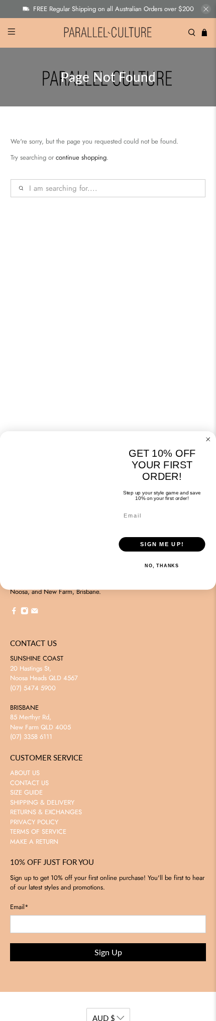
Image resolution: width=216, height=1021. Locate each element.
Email (19, 907)
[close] (206, 9)
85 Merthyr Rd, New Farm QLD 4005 (40, 722)
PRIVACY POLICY (34, 822)
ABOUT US (25, 773)
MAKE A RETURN (34, 841)
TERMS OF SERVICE (38, 831)
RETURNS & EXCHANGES (46, 812)
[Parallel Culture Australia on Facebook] (14, 612)
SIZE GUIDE (26, 792)
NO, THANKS (162, 566)
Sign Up (108, 952)
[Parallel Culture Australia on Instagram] (25, 612)
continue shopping (81, 157)
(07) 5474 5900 (33, 688)
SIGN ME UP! (162, 544)
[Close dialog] (208, 439)
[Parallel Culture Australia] (108, 33)
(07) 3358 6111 (31, 736)
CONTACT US (29, 783)
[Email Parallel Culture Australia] (35, 612)
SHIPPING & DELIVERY (42, 802)
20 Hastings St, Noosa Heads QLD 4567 (44, 673)
